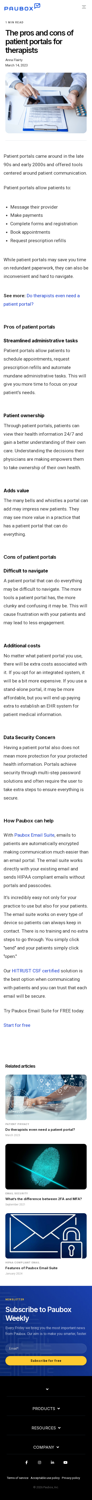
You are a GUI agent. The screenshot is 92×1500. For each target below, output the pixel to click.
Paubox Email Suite (34, 835)
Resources (43, 1428)
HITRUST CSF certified (36, 970)
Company (43, 1447)
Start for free (17, 1025)
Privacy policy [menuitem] (71, 1478)
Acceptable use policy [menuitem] (45, 1478)
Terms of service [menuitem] (17, 1478)
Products (43, 1408)
